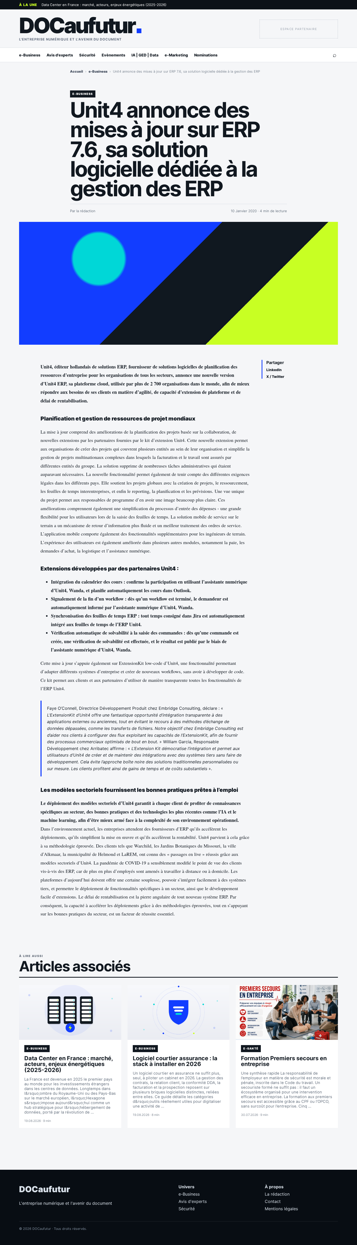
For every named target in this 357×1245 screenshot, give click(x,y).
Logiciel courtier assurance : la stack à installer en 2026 (175, 1061)
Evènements (113, 55)
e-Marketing (176, 55)
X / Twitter (275, 376)
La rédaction (277, 1194)
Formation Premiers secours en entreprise (284, 1061)
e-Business (29, 55)
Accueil (76, 71)
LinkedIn (274, 370)
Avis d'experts (60, 55)
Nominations (205, 55)
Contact (273, 1201)
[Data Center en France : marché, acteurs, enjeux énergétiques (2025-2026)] (70, 1012)
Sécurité (87, 55)
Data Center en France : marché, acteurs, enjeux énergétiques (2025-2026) (104, 5)
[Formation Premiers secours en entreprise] (287, 1012)
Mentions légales (281, 1208)
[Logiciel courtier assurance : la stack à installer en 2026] (179, 1012)
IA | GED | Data (144, 55)
